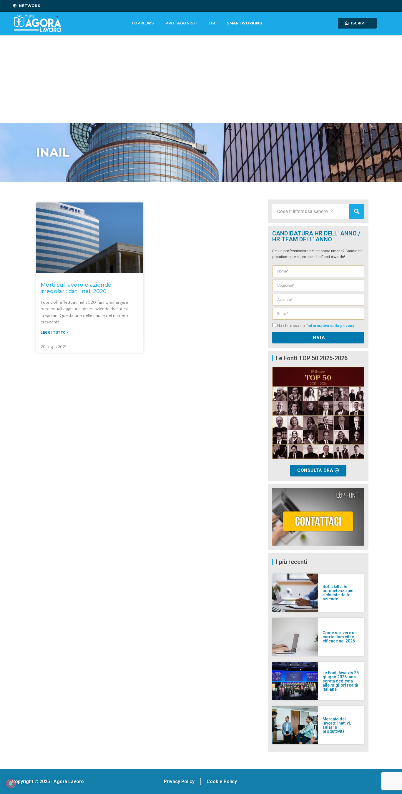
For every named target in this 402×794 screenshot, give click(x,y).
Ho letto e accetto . (316, 326)
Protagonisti (181, 23)
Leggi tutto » (55, 332)
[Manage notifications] (10, 783)
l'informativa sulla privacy (329, 326)
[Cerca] (356, 211)
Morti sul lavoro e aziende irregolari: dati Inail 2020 (76, 288)
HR (212, 23)
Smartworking (244, 23)
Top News (142, 23)
